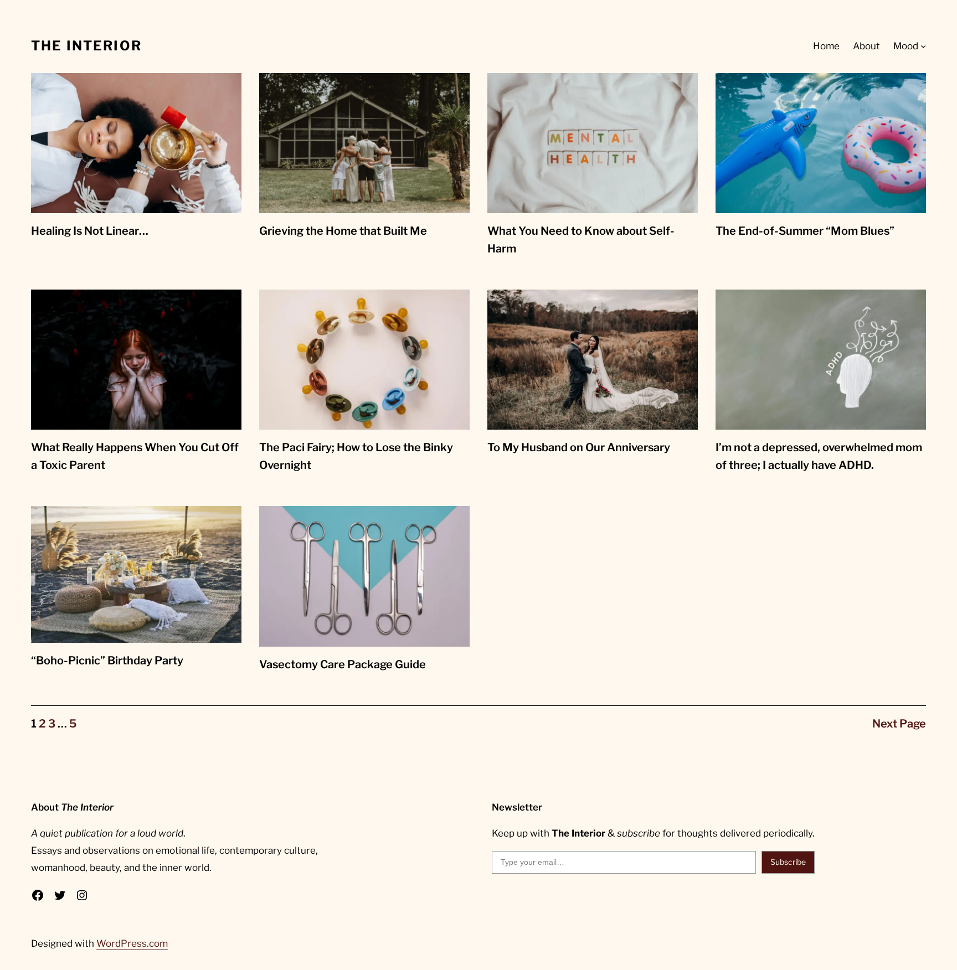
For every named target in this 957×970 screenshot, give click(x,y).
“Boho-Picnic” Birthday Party (107, 660)
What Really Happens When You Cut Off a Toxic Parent (135, 456)
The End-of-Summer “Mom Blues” (805, 231)
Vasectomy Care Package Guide (342, 664)
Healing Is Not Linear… (89, 231)
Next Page (899, 723)
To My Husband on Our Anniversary (578, 447)
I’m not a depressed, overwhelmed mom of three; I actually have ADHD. (819, 456)
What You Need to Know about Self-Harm (581, 239)
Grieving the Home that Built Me (343, 231)
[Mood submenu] (923, 46)
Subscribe (788, 861)
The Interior (86, 46)
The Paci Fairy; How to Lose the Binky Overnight (356, 456)
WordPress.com (132, 943)
